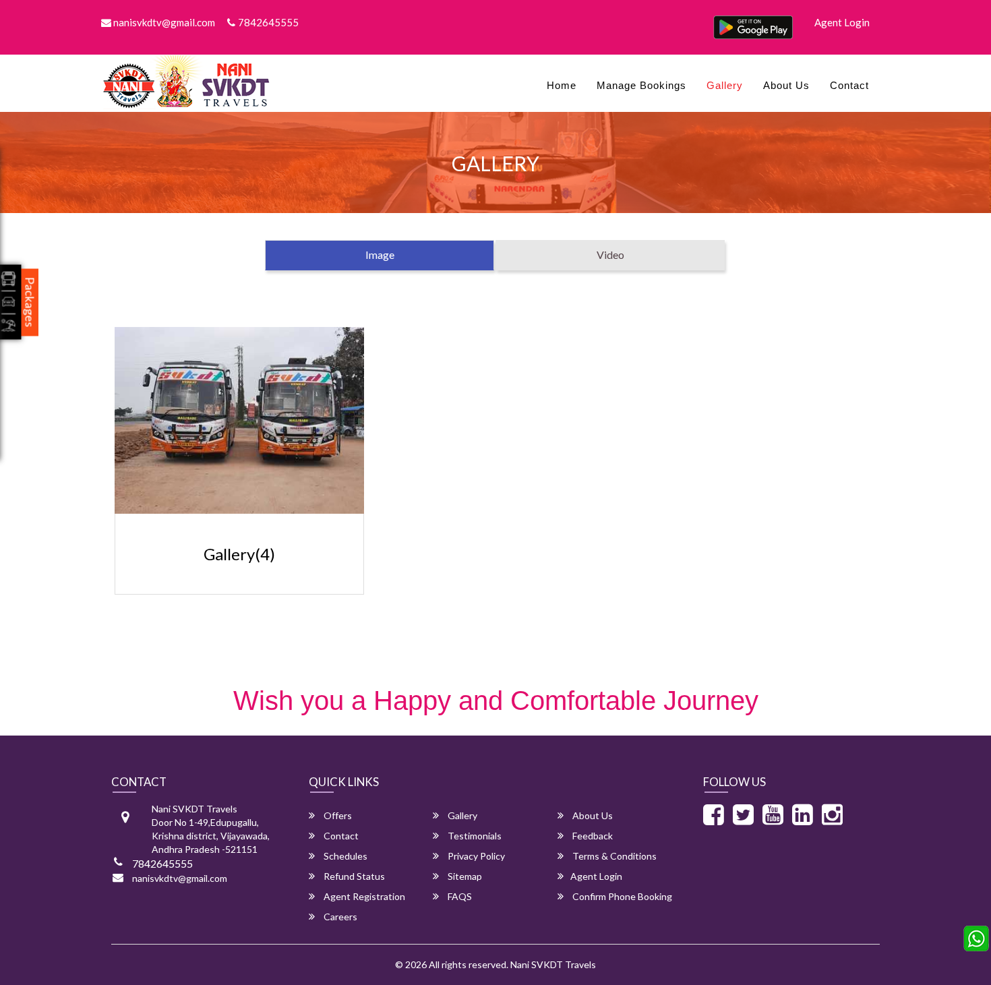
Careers (339, 916)
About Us (786, 85)
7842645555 (268, 22)
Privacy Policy (475, 856)
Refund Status (353, 876)
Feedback (591, 835)
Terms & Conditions (613, 856)
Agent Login (842, 22)
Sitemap (464, 876)
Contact (849, 85)
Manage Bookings (641, 85)
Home (561, 85)
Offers (337, 815)
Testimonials (474, 835)
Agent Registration (363, 896)
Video (610, 254)
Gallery (725, 85)
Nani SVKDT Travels (553, 964)
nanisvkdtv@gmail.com (163, 22)
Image (379, 254)
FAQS (459, 896)
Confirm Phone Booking (621, 896)
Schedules (344, 856)
